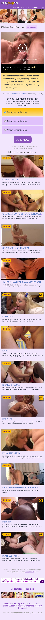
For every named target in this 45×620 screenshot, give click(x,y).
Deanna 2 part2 (10, 556)
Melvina (6, 521)
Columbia (7, 316)
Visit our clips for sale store (22, 589)
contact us (29, 572)
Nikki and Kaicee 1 (12, 385)
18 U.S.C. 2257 (34, 603)
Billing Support (9, 606)
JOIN (42, 7)
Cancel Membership (26, 606)
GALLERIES (25, 7)
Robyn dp (7, 419)
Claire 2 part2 (10, 179)
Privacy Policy (20, 603)
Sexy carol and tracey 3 (15, 248)
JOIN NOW (22, 139)
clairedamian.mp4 (19, 94)
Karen (5, 350)
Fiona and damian (11, 453)
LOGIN (35, 7)
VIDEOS (16, 7)
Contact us (7, 603)
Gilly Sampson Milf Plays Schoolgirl (22, 214)
